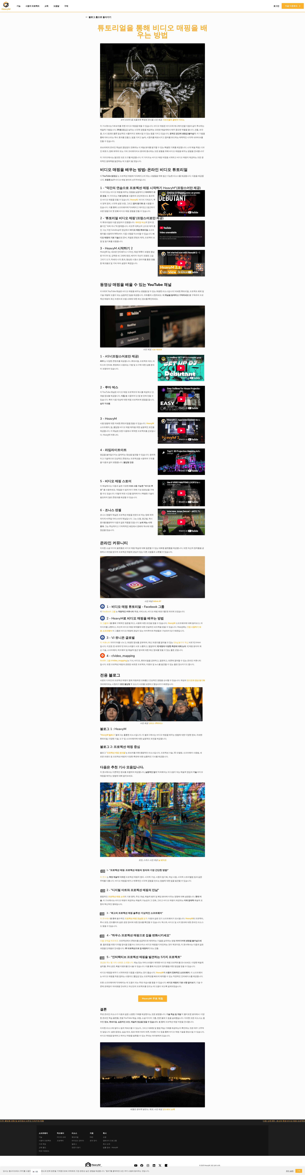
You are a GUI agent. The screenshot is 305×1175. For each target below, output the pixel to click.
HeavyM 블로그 (108, 735)
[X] (160, 1165)
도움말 (56, 6)
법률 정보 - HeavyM (110, 1147)
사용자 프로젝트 (32, 6)
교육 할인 (42, 1147)
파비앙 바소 (140, 222)
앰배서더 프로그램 (110, 1140)
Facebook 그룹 (108, 611)
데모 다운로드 (44, 1151)
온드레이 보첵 (169, 1109)
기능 (18, 6)
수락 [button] (298, 1171)
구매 (66, 6)
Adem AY (157, 601)
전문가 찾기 (76, 1147)
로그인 (276, 6)
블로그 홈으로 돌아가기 (100, 17)
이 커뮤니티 (105, 642)
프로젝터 (60, 1140)
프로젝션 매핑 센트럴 (116, 752)
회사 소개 (106, 1144)
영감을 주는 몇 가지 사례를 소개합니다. (116, 962)
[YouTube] (135, 1165)
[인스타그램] (147, 1165)
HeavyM (134, 199)
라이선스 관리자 (78, 1140)
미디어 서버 (61, 1137)
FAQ (91, 1137)
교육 (46, 6)
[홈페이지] (6, 6)
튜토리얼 (75, 1137)
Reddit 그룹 (113, 660)
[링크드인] (153, 1165)
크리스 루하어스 (156, 723)
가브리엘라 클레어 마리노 (173, 119)
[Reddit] (102, 655)
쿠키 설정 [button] (290, 1171)
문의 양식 (93, 1140)
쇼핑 (104, 1137)
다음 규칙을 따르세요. (109, 940)
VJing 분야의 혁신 (180, 642)
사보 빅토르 (157, 349)
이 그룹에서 (105, 623)
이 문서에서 (105, 918)
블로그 (74, 1144)
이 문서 (103, 877)
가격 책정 (42, 1144)
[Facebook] (102, 606)
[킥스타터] (166, 1165)
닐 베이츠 (162, 860)
